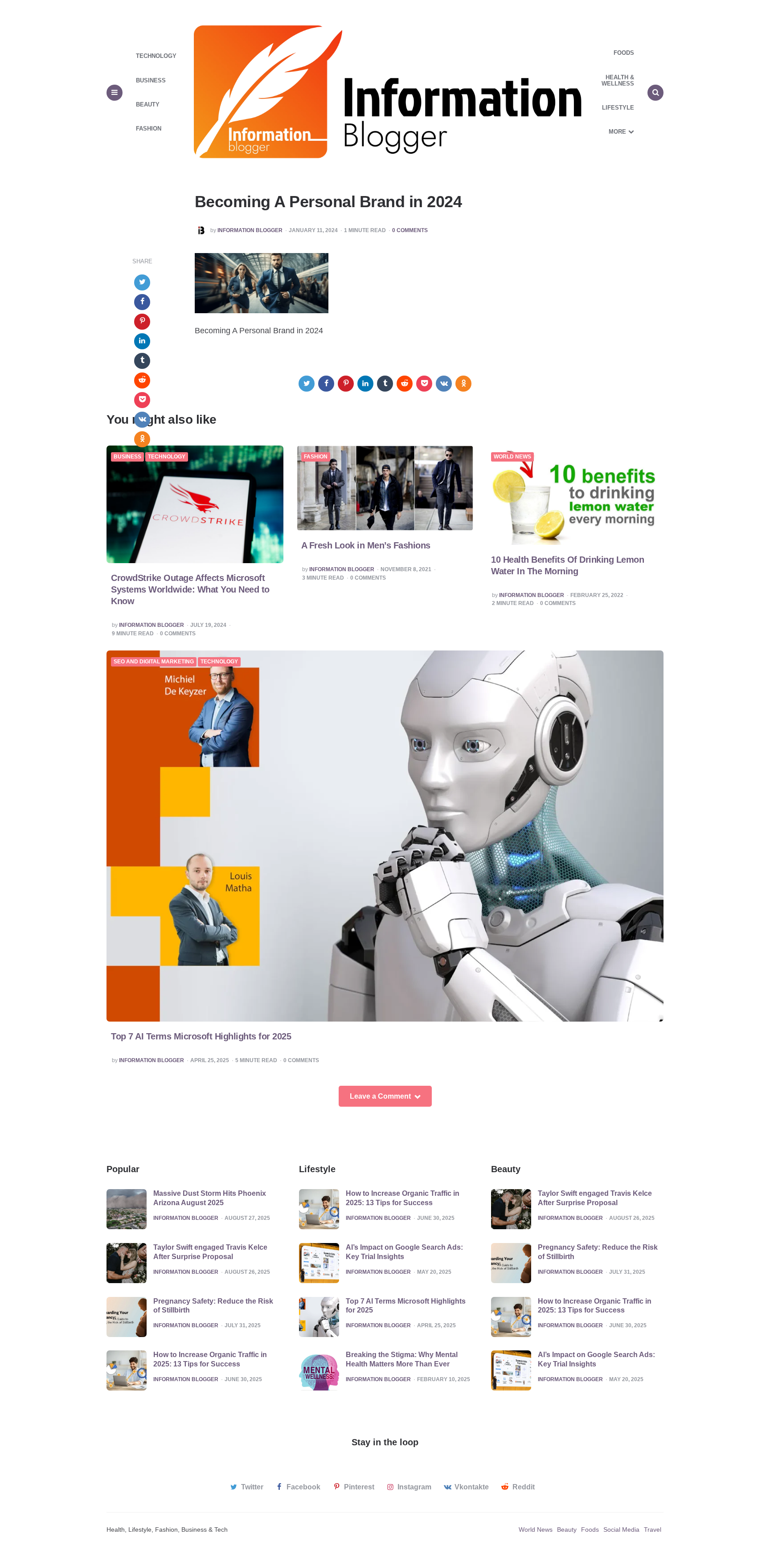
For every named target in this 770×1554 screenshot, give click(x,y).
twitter (252, 1487)
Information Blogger (250, 230)
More (617, 131)
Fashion (148, 128)
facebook (303, 1487)
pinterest (359, 1487)
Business (151, 80)
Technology (156, 56)
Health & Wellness (618, 80)
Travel (652, 1529)
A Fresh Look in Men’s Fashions (365, 545)
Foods (624, 52)
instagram (414, 1487)
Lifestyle (618, 107)
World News (512, 457)
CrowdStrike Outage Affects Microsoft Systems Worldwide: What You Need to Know (190, 589)
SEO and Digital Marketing (154, 662)
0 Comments (410, 230)
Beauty (148, 104)
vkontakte (472, 1487)
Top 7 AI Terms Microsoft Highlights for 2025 (201, 1036)
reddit (523, 1487)
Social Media (621, 1529)
